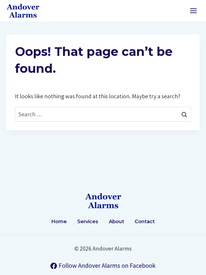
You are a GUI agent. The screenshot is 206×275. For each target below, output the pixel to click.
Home (59, 222)
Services (87, 222)
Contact (145, 222)
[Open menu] (193, 10)
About (116, 222)
